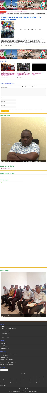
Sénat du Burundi (4, 357)
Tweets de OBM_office (5, 168)
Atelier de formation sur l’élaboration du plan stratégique (16, 11)
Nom (2, 97)
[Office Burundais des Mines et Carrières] (23, 5)
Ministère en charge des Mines (6, 359)
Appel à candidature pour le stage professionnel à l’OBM (38, 73)
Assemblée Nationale (4, 355)
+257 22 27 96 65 (6, 330)
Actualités (7, 13)
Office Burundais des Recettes (6, 364)
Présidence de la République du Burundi (8, 353)
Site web (3, 105)
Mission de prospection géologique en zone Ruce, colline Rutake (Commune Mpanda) (23, 73)
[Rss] (23, 390)
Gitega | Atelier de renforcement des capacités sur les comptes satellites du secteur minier (8, 73)
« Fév (1, 385)
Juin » (4, 385)
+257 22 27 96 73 (6, 331)
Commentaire (4, 87)
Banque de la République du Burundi (8, 362)
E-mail (3, 101)
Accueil (2, 13)
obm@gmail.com (5, 333)
